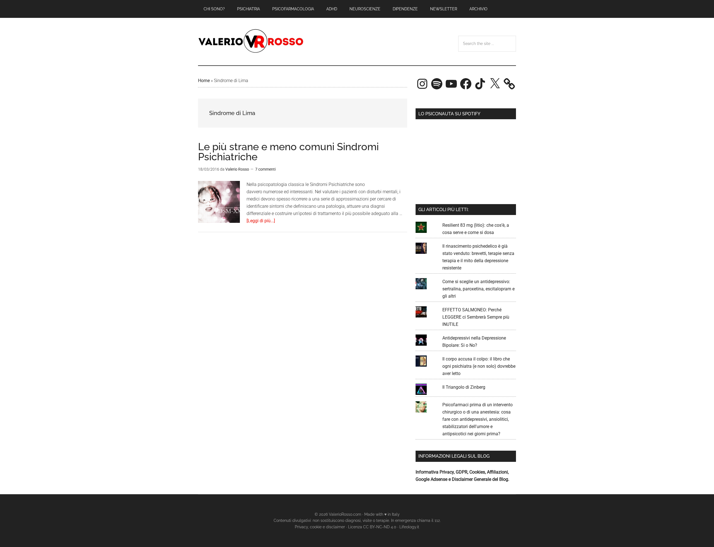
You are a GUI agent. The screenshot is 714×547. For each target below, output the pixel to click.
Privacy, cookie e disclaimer (320, 527)
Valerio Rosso (251, 41)
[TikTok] (480, 83)
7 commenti (265, 169)
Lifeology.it (409, 527)
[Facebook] (465, 83)
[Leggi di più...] (261, 220)
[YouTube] (451, 83)
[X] (494, 83)
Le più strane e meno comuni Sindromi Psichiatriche (288, 152)
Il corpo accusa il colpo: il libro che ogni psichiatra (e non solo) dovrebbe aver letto (478, 366)
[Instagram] (422, 83)
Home (204, 80)
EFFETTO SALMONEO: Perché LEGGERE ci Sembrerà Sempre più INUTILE (475, 317)
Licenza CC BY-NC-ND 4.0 (372, 527)
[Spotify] (436, 83)
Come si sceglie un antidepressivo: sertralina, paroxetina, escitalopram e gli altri (478, 289)
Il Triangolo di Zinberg (463, 387)
